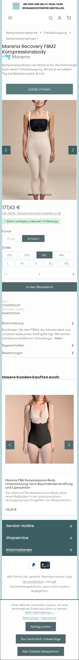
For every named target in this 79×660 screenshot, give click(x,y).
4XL (62, 255)
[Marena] (39, 57)
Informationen (19, 549)
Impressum (49, 617)
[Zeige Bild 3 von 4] (48, 195)
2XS (27, 255)
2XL (10, 255)
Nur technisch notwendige (41, 639)
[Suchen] (51, 18)
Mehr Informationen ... (39, 612)
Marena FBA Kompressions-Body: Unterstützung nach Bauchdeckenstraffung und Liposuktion (39, 483)
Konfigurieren (41, 626)
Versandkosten (33, 581)
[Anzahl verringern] (6, 274)
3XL (44, 255)
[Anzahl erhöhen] (73, 274)
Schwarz (33, 238)
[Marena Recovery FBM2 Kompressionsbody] (39, 150)
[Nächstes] (72, 150)
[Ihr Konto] (60, 18)
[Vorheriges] (6, 150)
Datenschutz (31, 617)
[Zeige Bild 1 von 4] (31, 195)
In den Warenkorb (39, 287)
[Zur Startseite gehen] (40, 6)
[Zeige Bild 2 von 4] (39, 195)
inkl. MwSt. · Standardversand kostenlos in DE (31, 213)
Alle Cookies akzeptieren (40, 651)
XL (51, 263)
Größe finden (39, 89)
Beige (13, 239)
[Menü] (10, 18)
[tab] (38, 330)
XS (66, 263)
